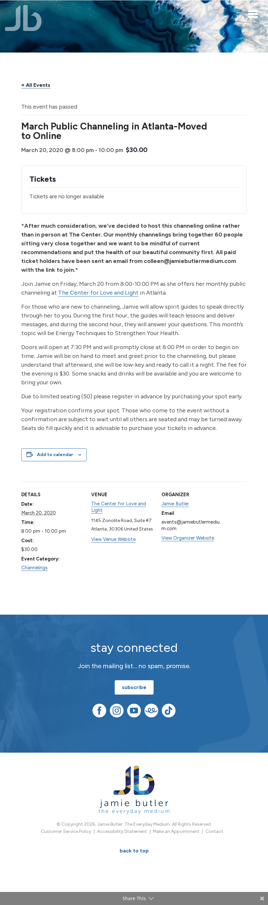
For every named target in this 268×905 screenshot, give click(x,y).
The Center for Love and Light (98, 292)
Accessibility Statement (122, 831)
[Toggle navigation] (253, 14)
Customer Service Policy (66, 831)
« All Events (35, 85)
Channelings (34, 568)
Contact (214, 831)
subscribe (134, 687)
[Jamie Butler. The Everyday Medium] (23, 18)
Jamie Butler (175, 504)
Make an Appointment (176, 831)
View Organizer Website (187, 538)
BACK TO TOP (134, 851)
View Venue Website (113, 539)
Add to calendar (55, 454)
